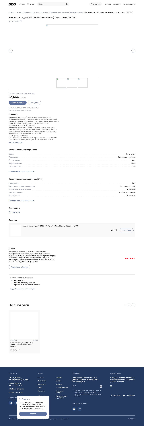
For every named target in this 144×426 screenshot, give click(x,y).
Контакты (108, 4)
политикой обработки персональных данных (88, 395)
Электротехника (15, 12)
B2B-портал (117, 4)
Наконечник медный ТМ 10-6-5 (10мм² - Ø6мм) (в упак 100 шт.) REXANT (50, 226)
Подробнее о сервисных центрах (22, 289)
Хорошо (33, 414)
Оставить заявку (17, 103)
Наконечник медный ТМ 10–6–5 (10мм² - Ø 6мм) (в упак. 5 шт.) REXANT (21, 344)
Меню (23, 4)
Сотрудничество (62, 388)
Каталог (32, 4)
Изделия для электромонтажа (36, 12)
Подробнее (126, 230)
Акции (40, 388)
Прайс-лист (97, 4)
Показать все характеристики (21, 171)
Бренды (58, 381)
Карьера (59, 377)
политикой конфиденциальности (86, 392)
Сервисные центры (60, 392)
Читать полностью (16, 142)
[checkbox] (73, 391)
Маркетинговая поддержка (61, 397)
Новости (59, 384)
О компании (42, 381)
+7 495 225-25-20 (129, 4)
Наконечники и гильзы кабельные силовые (66, 12)
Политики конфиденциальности (31, 408)
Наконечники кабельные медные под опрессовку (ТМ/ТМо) (109, 12)
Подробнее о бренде (19, 267)
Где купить (34, 103)
